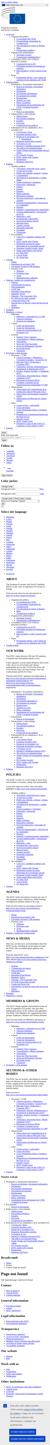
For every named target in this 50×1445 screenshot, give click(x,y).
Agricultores (21, 342)
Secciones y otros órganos (16, 353)
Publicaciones (22, 116)
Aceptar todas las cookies (22, 1432)
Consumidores (22, 175)
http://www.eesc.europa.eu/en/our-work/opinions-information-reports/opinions (26, 679)
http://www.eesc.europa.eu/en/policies (32, 789)
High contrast (7, 475)
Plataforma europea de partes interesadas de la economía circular (30, 245)
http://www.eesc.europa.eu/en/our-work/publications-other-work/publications (23, 684)
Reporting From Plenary (21, 291)
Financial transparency (15, 1339)
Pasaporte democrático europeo (29, 141)
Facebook (11, 456)
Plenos (14, 262)
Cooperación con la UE (26, 64)
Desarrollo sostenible (24, 228)
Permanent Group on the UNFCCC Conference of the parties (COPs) (30, 424)
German (9, 524)
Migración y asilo (23, 216)
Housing (19, 207)
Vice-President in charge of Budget (30, 46)
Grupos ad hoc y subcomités (27, 405)
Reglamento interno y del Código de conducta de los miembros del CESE (31, 79)
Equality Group (22, 419)
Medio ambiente (22, 194)
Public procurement (14, 1374)
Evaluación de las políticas (27, 125)
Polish (8, 558)
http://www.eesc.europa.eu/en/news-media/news (25, 957)
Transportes (21, 232)
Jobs (8, 1369)
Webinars (20, 271)
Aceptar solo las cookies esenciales (27, 1439)
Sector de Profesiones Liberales (29, 346)
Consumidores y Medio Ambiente (30, 339)
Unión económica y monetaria (28, 182)
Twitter (9, 458)
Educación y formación (25, 184)
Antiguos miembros (24, 319)
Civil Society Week (24, 132)
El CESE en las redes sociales (23, 298)
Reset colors (19, 498)
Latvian (9, 551)
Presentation (26, 139)
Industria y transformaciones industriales (32, 210)
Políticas (9, 164)
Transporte (20, 351)
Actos (18, 276)
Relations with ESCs (24, 162)
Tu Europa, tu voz (23, 144)
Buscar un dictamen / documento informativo (29, 1184)
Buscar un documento (25, 112)
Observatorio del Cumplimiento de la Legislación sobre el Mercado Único (31, 390)
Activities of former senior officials (20, 1343)
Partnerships (21, 159)
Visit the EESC (12, 1293)
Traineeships (11, 1372)
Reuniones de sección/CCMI (23, 264)
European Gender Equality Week (29, 248)
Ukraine (9, 428)
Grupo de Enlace (23, 408)
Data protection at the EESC (17, 1321)
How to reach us (12, 1291)
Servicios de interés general (27, 221)
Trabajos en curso (23, 100)
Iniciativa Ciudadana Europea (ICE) (31, 146)
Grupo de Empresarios (25, 326)
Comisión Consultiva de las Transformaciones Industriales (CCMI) (32, 384)
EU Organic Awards (24, 155)
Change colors (7, 486)
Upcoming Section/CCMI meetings (25, 266)
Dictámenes (21, 91)
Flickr (9, 462)
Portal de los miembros (25, 321)
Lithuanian (10, 549)
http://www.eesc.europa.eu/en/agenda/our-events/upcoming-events (23, 909)
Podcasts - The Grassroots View (24, 296)
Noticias (14, 282)
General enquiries (13, 1295)
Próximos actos (22, 273)
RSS (8, 1358)
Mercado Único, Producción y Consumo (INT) (28, 363)
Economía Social (23, 348)
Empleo (19, 187)
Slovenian (10, 567)
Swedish (9, 569)
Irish (8, 540)
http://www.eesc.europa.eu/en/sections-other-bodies (27, 1095)
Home (8, 1263)
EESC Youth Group (24, 421)
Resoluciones (21, 98)
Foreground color (8, 489)
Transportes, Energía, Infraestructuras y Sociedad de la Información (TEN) (32, 368)
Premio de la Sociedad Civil (27, 137)
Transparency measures (15, 1334)
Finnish (9, 535)
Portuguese (10, 560)
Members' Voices (18, 294)
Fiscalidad (20, 230)
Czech (8, 519)
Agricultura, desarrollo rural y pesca (30, 169)
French (9, 537)
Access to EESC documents (17, 1336)
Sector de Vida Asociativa (26, 344)
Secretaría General (23, 55)
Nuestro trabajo (12, 82)
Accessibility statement (15, 1346)
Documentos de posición (26, 96)
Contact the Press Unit (20, 301)
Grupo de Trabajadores (25, 328)
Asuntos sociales (23, 225)
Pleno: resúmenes (23, 103)
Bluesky (10, 460)
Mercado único (22, 223)
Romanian (10, 562)
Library (9, 1308)
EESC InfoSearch (13, 1310)
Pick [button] (41, 489)
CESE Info (15, 289)
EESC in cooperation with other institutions (23, 1387)
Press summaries (18, 287)
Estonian (9, 533)
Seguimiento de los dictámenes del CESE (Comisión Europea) (30, 106)
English (9, 528)
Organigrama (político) (25, 50)
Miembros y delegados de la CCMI (30, 317)
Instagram (11, 453)
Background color (8, 494)
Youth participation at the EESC (29, 250)
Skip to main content (9, 2)
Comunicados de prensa (21, 285)
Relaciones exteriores (25, 196)
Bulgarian (10, 517)
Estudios (19, 121)
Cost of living (21, 255)
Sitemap (9, 1356)
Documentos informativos (26, 93)
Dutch (8, 556)
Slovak (9, 565)
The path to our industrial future (29, 148)
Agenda (9, 260)
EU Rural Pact (22, 257)
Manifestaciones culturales (27, 278)
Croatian (9, 542)
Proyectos (20, 123)
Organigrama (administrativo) (28, 57)
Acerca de (10, 34)
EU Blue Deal (22, 253)
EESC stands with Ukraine (27, 157)
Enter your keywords (9, 435)
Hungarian (10, 544)
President (10, 310)
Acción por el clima (24, 171)
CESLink (10, 1391)
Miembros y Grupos (14, 312)
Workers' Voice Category (26, 337)
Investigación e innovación (27, 219)
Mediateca (15, 307)
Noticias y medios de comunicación (20, 280)
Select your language (9, 501)
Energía (19, 189)
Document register (13, 1306)
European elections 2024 (26, 134)
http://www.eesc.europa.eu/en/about (20, 595)
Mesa (18, 48)
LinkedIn (10, 451)
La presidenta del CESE (26, 39)
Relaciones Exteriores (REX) (28, 380)
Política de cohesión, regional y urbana (32, 173)
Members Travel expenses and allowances (23, 1341)
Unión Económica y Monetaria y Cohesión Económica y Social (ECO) (31, 358)
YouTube (10, 471)
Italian (8, 547)
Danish (9, 521)
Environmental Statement (16, 1323)
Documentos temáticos (25, 118)
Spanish (9, 531)
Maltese (9, 553)
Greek (8, 526)
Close (28, 498)
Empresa (19, 191)
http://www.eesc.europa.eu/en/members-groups (25, 1022)
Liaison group (11, 1389)
